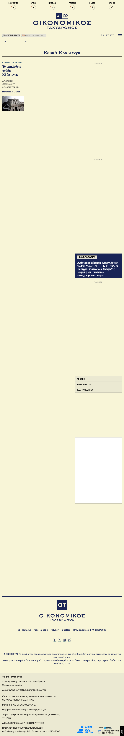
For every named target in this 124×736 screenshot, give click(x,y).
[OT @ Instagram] (64, 640)
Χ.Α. (4, 41)
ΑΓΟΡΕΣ (81, 378)
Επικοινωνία (24, 629)
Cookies (66, 629)
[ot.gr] (62, 21)
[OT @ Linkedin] (69, 640)
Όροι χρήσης (41, 629)
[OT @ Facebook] (54, 640)
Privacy (55, 629)
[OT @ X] (59, 640)
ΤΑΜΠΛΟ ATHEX (85, 389)
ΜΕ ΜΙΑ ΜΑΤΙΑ (84, 384)
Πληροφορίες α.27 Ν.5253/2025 (89, 629)
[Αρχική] (62, 605)
